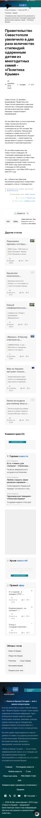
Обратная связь (10, 776)
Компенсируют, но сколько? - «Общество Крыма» (18, 610)
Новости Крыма (10, 10)
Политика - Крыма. (11, 13)
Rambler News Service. (13, 190)
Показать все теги (15, 670)
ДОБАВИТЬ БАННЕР (17, 442)
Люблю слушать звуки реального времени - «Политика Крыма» (17, 481)
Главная (8, 767)
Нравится (22, 213)
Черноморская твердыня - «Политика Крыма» (19, 497)
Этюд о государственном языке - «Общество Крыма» (18, 628)
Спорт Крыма (25, 661)
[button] (30, 7)
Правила (20, 789)
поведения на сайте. (29, 201)
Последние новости (25, 767)
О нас (28, 771)
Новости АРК (22, 10)
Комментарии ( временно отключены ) (19, 785)
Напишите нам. (31, 198)
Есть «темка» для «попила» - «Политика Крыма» (17, 464)
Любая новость (15, 771)
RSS (19, 780)
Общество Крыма (15, 656)
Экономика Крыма (15, 666)
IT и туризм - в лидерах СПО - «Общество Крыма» (18, 594)
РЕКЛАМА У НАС (28, 776)
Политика (12, 661)
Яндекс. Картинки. (30, 194)
